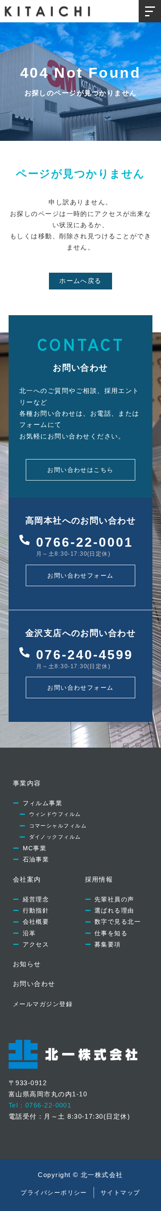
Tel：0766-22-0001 (40, 1105)
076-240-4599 (84, 655)
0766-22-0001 (84, 542)
